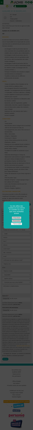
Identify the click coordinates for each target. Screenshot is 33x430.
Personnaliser (16, 220)
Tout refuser (17, 217)
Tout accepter (17, 223)
